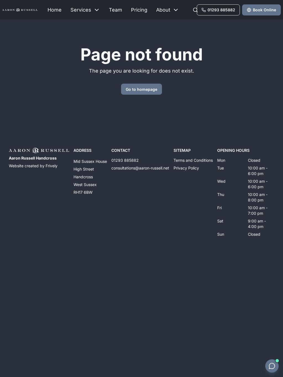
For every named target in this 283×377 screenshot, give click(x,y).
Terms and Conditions (193, 160)
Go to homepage (141, 89)
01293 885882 (125, 160)
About (163, 10)
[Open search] (195, 10)
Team (115, 10)
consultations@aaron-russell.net (140, 168)
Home (55, 10)
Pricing (139, 10)
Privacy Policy (186, 168)
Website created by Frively (33, 165)
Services (80, 10)
